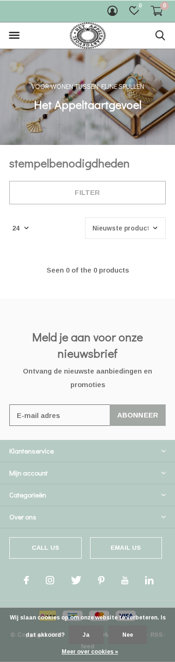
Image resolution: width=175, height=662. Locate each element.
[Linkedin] (149, 580)
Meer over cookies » (90, 651)
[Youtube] (124, 580)
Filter (87, 192)
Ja (86, 635)
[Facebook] (26, 580)
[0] (157, 11)
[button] (14, 35)
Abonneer (138, 415)
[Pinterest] (101, 580)
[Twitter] (76, 580)
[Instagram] (50, 580)
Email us (126, 547)
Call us (45, 547)
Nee (127, 635)
